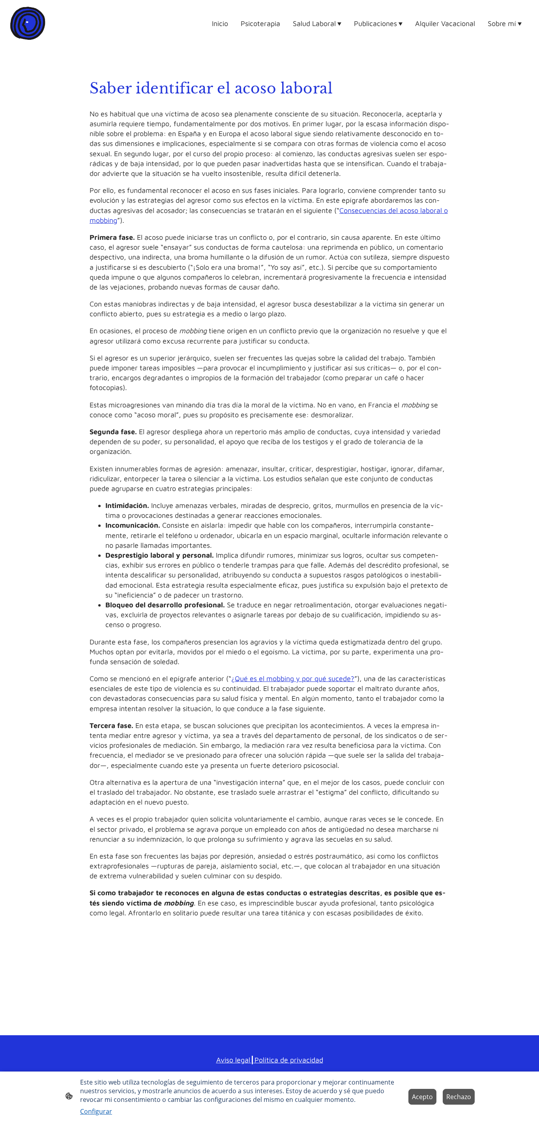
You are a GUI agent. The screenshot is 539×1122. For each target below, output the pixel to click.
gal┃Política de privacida (280, 1060)
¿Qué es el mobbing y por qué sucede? (292, 678)
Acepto (422, 1096)
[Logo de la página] (27, 23)
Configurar (96, 1111)
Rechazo (458, 1096)
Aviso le (228, 1060)
